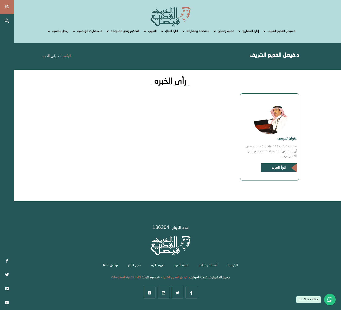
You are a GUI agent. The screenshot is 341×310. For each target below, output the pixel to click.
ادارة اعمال (171, 31)
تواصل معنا (110, 265)
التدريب (152, 31)
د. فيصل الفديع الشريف (281, 31)
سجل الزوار (134, 265)
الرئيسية (233, 265)
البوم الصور (181, 265)
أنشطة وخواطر (208, 265)
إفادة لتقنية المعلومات (126, 277)
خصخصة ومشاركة (198, 31)
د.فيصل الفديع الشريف (175, 277)
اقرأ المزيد (278, 168)
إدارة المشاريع (250, 31)
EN (7, 7)
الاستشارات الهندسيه (89, 31)
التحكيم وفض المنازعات (125, 31)
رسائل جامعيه (60, 31)
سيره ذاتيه (157, 265)
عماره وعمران (226, 31)
